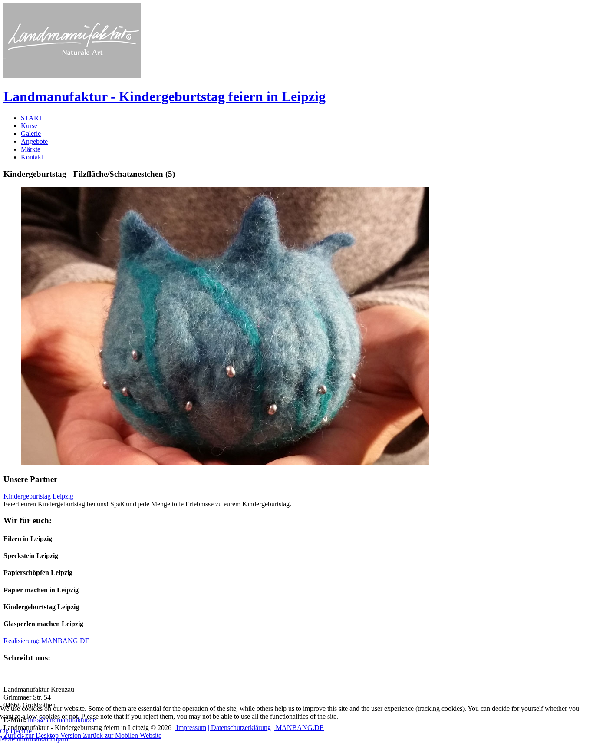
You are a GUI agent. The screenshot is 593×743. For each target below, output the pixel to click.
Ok (4, 731)
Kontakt (32, 157)
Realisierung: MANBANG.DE (46, 640)
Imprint (60, 739)
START (32, 118)
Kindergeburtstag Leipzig (38, 496)
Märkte (30, 149)
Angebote (34, 141)
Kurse (29, 125)
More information (24, 739)
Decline (21, 731)
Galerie (31, 133)
